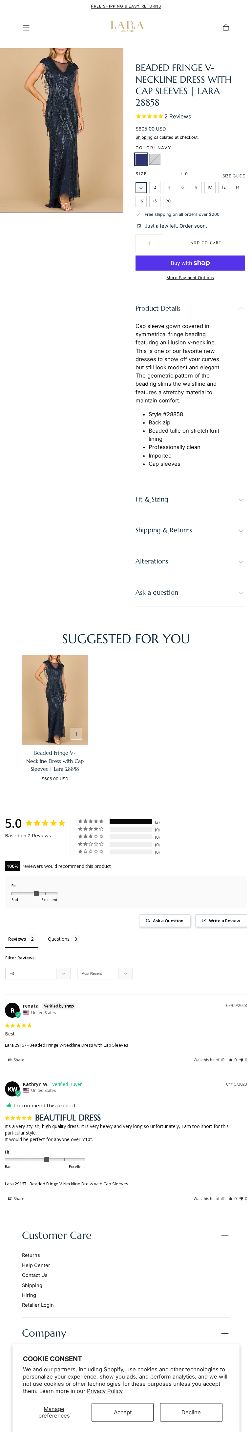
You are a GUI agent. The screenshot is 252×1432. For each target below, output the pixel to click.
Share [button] (18, 1060)
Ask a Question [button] (168, 921)
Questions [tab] (59, 939)
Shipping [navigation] (32, 1285)
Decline (191, 1412)
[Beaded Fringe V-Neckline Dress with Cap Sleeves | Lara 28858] (55, 700)
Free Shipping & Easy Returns (126, 6)
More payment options (190, 277)
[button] (26, 28)
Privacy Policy (105, 1391)
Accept (123, 1412)
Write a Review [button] (224, 921)
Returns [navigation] (31, 1255)
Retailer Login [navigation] (38, 1305)
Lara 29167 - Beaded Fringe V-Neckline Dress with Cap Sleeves (66, 1045)
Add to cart (206, 242)
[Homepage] (126, 28)
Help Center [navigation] (36, 1265)
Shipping (144, 137)
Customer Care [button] (57, 1235)
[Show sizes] (76, 734)
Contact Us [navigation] (35, 1275)
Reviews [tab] (17, 939)
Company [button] (44, 1333)
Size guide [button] (233, 176)
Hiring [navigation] (29, 1295)
